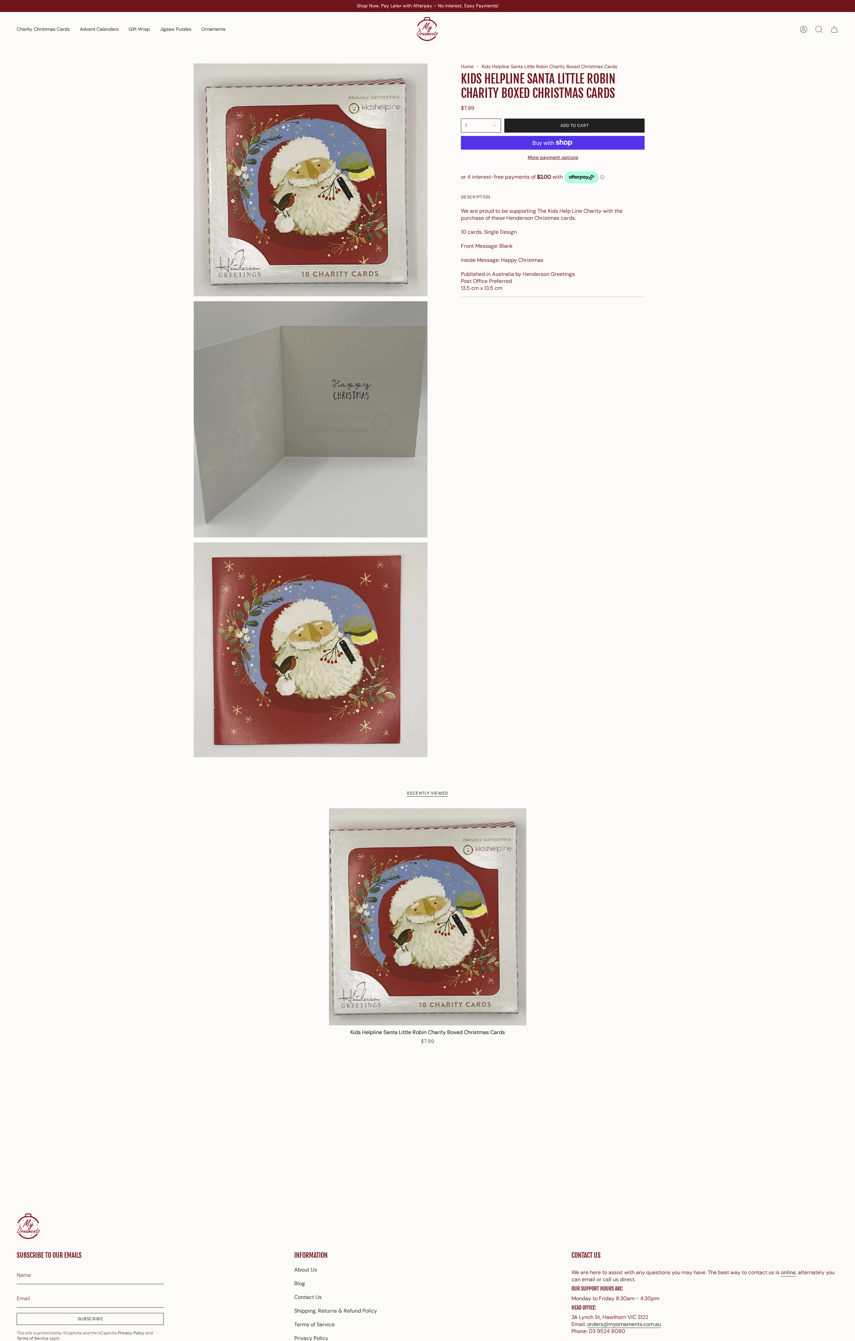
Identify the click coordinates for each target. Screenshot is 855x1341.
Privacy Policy (131, 1333)
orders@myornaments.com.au (624, 1324)
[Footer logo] (28, 1226)
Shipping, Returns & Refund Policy (335, 1310)
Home (467, 66)
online (788, 1272)
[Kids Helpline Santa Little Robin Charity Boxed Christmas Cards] (427, 916)
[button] (213, 29)
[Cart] (834, 29)
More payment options (553, 157)
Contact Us (308, 1297)
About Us (305, 1269)
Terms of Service (32, 1338)
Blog (299, 1283)
